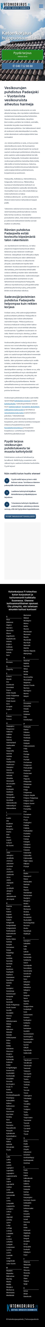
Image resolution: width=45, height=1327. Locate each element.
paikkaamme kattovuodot (14, 409)
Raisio (26, 879)
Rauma (26, 890)
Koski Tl (9, 1087)
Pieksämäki (28, 768)
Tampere (27, 1071)
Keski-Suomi (11, 1007)
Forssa (9, 719)
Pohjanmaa (28, 792)
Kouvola (9, 1092)
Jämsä (8, 893)
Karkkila (9, 958)
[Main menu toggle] (41, 6)
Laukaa (9, 1187)
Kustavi (9, 1122)
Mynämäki (27, 640)
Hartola (9, 753)
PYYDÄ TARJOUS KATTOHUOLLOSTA (20, 516)
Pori (25, 811)
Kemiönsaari (11, 993)
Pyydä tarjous (23, 54)
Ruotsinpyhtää (29, 922)
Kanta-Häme (11, 939)
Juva (8, 885)
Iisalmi (8, 818)
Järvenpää (10, 899)
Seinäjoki (27, 976)
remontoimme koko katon (14, 413)
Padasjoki (27, 727)
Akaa (8, 619)
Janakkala (10, 858)
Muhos (26, 623)
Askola (8, 652)
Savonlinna (28, 968)
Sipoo (26, 998)
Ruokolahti (28, 920)
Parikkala (27, 737)
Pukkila (26, 825)
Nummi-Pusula (29, 685)
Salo (25, 949)
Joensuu (9, 860)
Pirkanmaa (27, 784)
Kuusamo (9, 1125)
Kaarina (9, 906)
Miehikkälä (10, 1295)
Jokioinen (10, 863)
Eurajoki (9, 706)
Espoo (8, 690)
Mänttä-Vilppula (29, 651)
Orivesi (26, 711)
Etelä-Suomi (10, 701)
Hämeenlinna (11, 808)
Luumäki (9, 1255)
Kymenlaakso (11, 1136)
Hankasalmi (10, 745)
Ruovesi (27, 925)
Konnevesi (10, 1070)
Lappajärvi (10, 1173)
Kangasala (10, 922)
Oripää (26, 708)
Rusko (26, 928)
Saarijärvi (27, 940)
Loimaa (9, 1230)
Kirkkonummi (11, 1037)
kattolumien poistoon (22, 400)
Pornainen (27, 814)
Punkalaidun (28, 831)
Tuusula (26, 1123)
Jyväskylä (10, 888)
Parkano (27, 740)
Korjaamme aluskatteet (30, 406)
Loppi (8, 1236)
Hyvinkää (9, 800)
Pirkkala (27, 787)
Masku (8, 1281)
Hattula (9, 756)
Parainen (27, 735)
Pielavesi (27, 770)
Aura (8, 655)
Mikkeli (26, 618)
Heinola (9, 770)
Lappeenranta (11, 1176)
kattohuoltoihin (10, 403)
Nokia (26, 674)
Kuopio (9, 1108)
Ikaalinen (9, 823)
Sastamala (27, 957)
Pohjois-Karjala (29, 795)
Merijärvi (9, 1287)
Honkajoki (10, 789)
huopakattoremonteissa (13, 427)
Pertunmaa (28, 762)
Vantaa (26, 1192)
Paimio (26, 729)
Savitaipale (28, 965)
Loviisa (9, 1239)
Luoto (8, 1252)
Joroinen (9, 866)
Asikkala (9, 647)
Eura (8, 704)
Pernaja (26, 754)
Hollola (9, 786)
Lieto (8, 1214)
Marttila (9, 1279)
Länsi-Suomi (11, 1263)
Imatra (8, 832)
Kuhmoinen (10, 1106)
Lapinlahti (10, 1170)
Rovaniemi (27, 917)
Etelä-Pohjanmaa (12, 695)
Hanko (8, 748)
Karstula (9, 961)
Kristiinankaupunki (13, 1095)
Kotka (8, 1089)
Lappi (8, 1178)
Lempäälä (10, 1203)
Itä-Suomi (10, 845)
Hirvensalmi (10, 783)
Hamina (9, 740)
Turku (26, 1112)
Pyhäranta (27, 852)
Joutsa (8, 869)
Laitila (8, 1162)
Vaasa (26, 1172)
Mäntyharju (28, 653)
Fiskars (9, 716)
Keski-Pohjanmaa (12, 1004)
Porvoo (26, 817)
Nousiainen (28, 679)
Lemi (8, 1198)
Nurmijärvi (27, 690)
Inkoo (8, 837)
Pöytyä (26, 866)
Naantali (27, 660)
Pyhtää (26, 839)
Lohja (8, 1225)
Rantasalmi (28, 881)
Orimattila (27, 706)
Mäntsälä (27, 645)
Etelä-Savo (10, 698)
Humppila (9, 794)
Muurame (27, 634)
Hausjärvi (9, 767)
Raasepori (27, 876)
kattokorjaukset (15, 406)
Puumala (27, 836)
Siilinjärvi (27, 990)
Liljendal (9, 1217)
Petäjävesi (28, 765)
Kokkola (9, 1062)
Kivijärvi (9, 1054)
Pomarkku (27, 809)
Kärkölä (9, 1144)
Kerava (9, 999)
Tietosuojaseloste (32, 1319)
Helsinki (9, 775)
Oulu (25, 717)
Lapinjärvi (10, 1168)
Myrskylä (27, 642)
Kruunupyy (10, 1097)
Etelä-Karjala (11, 693)
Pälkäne (26, 863)
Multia (26, 626)
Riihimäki (27, 906)
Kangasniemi (11, 928)
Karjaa (8, 955)
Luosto (9, 1250)
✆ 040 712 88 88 (22, 66)
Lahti (8, 1157)
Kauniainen (10, 977)
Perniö (26, 757)
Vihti (25, 1224)
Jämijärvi (9, 891)
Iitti (7, 821)
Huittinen (9, 792)
